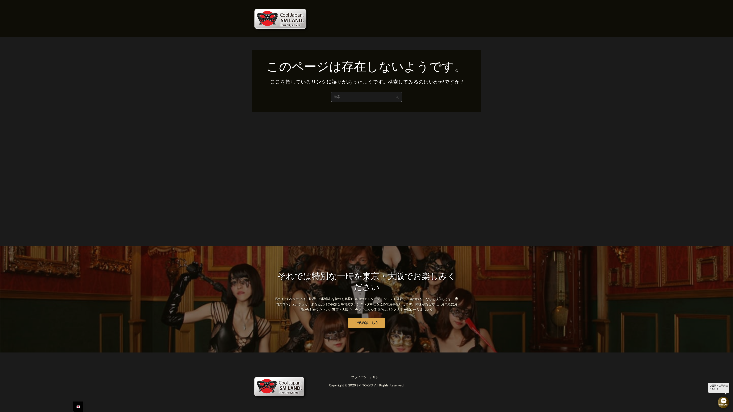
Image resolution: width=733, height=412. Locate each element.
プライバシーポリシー (366, 377)
